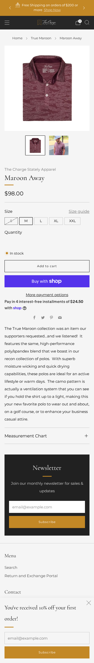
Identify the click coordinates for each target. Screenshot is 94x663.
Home (17, 38)
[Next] (84, 8)
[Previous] (10, 8)
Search (11, 567)
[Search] (86, 22)
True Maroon (41, 38)
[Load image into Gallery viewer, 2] (59, 145)
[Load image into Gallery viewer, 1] (35, 145)
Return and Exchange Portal (31, 575)
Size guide (79, 211)
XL (56, 221)
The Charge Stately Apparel (30, 169)
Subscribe (47, 652)
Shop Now (52, 10)
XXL (72, 221)
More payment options (47, 294)
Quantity (13, 232)
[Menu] (7, 22)
